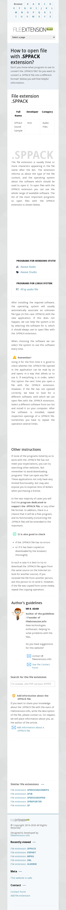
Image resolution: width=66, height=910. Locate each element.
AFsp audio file (29, 289)
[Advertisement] (38, 142)
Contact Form (18, 891)
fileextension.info (20, 835)
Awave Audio (28, 266)
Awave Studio (29, 272)
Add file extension (20, 895)
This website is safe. (22, 877)
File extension (30, 790)
